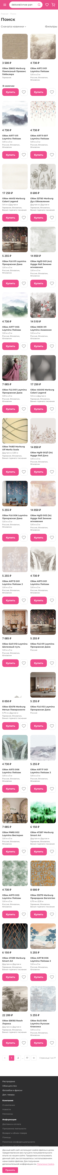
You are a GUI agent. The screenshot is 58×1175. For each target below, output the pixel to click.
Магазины (7, 1114)
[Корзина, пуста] (53, 5)
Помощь (6, 1137)
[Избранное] (47, 5)
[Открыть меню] (5, 5)
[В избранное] (24, 92)
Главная (4, 14)
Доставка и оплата (11, 1124)
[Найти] (39, 4)
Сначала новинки (12, 26)
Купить (10, 92)
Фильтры (51, 26)
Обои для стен (9, 1086)
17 (27, 1058)
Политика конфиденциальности (18, 1142)
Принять (10, 1170)
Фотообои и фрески (12, 1090)
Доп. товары (8, 1094)
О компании (8, 1105)
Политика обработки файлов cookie (20, 1146)
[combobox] (22, 4)
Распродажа (8, 1081)
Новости (6, 1109)
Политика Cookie (45, 1164)
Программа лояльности (14, 1128)
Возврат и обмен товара (14, 1133)
